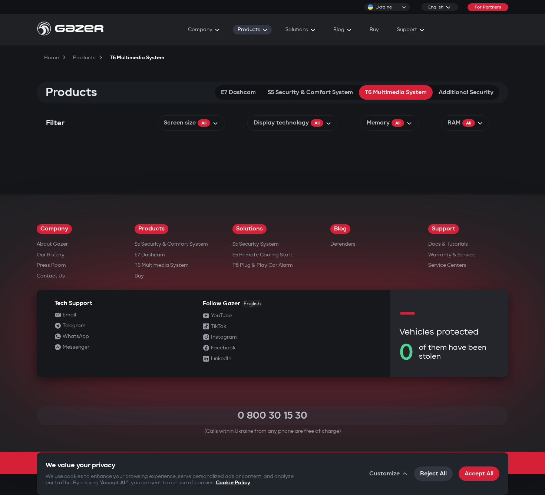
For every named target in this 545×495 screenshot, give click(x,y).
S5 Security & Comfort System (310, 92)
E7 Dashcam (238, 92)
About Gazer (52, 244)
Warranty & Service (451, 255)
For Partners (488, 7)
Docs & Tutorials (448, 244)
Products (151, 228)
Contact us (51, 276)
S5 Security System (255, 244)
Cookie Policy (233, 482)
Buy (139, 276)
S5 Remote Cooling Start (262, 255)
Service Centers (447, 265)
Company (54, 228)
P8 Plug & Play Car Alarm (262, 265)
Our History (51, 255)
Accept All (479, 473)
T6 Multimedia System (396, 92)
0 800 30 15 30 (272, 415)
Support (443, 228)
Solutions (249, 228)
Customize (384, 473)
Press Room (51, 265)
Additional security (466, 92)
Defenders (343, 244)
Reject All (433, 473)
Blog (340, 228)
